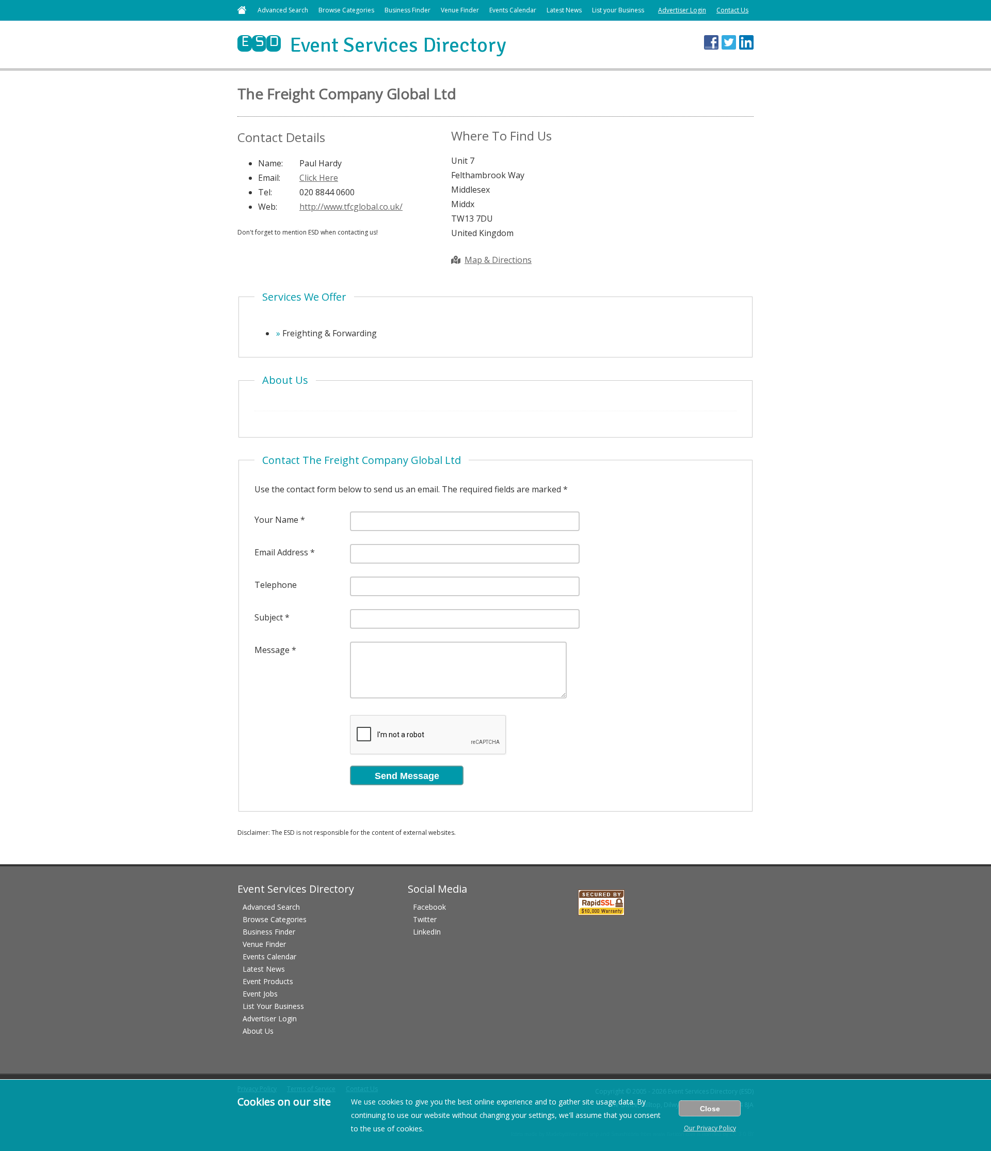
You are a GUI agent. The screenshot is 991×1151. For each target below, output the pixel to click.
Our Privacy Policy (710, 1128)
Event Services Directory (371, 45)
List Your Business (273, 1006)
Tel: (265, 192)
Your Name (276, 519)
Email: (269, 177)
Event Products (268, 981)
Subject (268, 617)
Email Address (281, 552)
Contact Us (732, 10)
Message (272, 650)
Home (241, 10)
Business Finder (407, 10)
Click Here (318, 177)
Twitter (425, 919)
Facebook (429, 907)
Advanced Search (283, 10)
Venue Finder (460, 10)
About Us (258, 1031)
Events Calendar (512, 10)
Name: (270, 163)
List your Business (618, 10)
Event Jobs (260, 994)
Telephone (275, 584)
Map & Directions (498, 260)
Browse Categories (346, 10)
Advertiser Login (682, 10)
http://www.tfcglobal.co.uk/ (351, 206)
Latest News (564, 10)
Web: (267, 206)
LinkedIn (427, 932)
